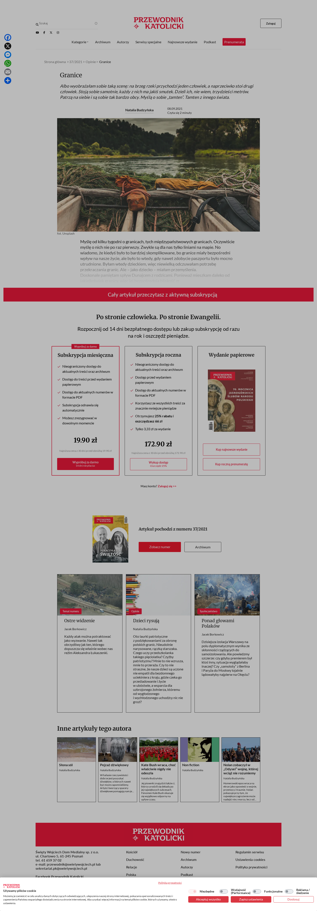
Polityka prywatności (170, 882)
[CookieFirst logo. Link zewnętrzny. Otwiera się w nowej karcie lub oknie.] (11, 886)
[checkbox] (192, 891)
